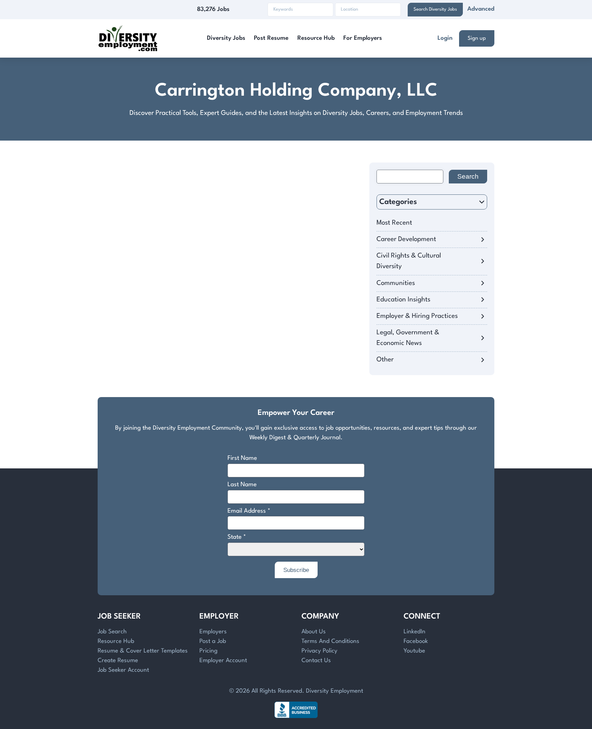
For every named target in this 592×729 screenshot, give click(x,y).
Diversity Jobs (226, 38)
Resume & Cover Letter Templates (143, 651)
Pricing (208, 651)
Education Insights (403, 299)
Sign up (477, 38)
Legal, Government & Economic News (408, 338)
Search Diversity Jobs (435, 9)
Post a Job (212, 641)
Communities (396, 283)
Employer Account (223, 661)
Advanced (480, 9)
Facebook (416, 641)
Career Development (406, 239)
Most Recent (394, 222)
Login (445, 38)
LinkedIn (415, 632)
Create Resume (118, 661)
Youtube (414, 651)
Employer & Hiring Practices (417, 316)
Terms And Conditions (330, 641)
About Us (313, 632)
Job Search (112, 632)
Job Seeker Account (123, 670)
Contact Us (316, 661)
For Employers (362, 38)
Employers (213, 632)
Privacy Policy (319, 651)
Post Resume (271, 38)
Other (385, 359)
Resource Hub (316, 38)
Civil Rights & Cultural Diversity (409, 261)
